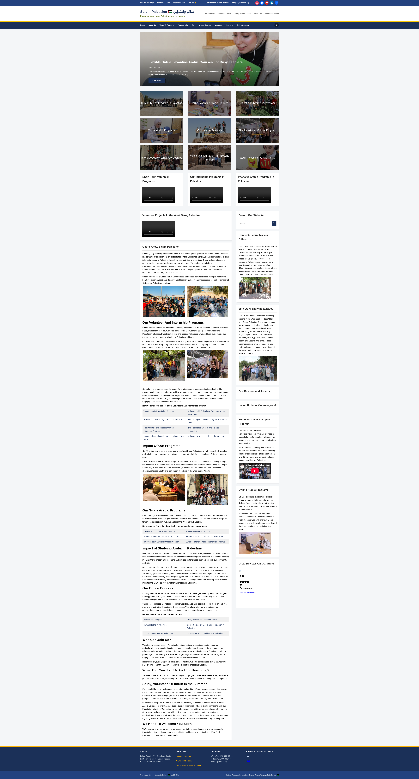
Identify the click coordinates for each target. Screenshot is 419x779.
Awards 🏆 (192, 2)
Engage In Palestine (184, 756)
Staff (168, 2)
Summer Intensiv (193, 542)
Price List (258, 13)
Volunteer (218, 25)
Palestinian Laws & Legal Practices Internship (163, 419)
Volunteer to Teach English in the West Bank (207, 436)
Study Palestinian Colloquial (198, 531)
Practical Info (183, 25)
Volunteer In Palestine (184, 761)
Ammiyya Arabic (224, 13)
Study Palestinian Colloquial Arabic (202, 620)
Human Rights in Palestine (155, 625)
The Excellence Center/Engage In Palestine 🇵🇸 (260, 775)
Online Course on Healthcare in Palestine (205, 633)
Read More (157, 81)
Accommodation (272, 13)
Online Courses (243, 25)
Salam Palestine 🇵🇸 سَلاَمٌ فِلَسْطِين (167, 12)
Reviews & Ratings (147, 2)
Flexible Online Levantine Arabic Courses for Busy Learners (196, 62)
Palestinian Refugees (152, 620)
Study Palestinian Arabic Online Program (161, 542)
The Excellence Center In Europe (189, 765)
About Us (152, 25)
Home (142, 25)
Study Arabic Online (242, 13)
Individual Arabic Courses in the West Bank (204, 537)
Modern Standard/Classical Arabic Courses (162, 537)
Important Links (179, 2)
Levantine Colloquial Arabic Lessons (159, 531)
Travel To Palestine (167, 25)
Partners (160, 2)
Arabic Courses (205, 25)
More (193, 25)
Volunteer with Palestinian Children (158, 411)
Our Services (209, 13)
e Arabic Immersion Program (212, 542)
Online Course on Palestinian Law (158, 633)
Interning (229, 25)
